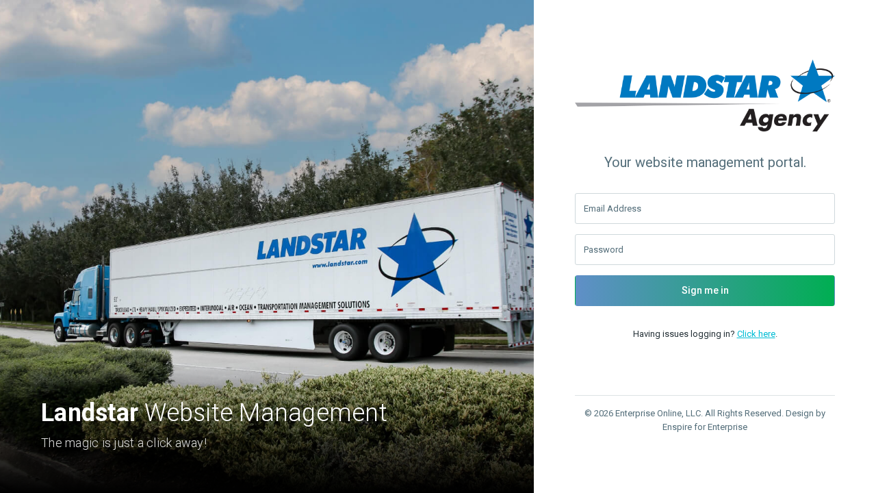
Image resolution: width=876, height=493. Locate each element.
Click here (756, 334)
